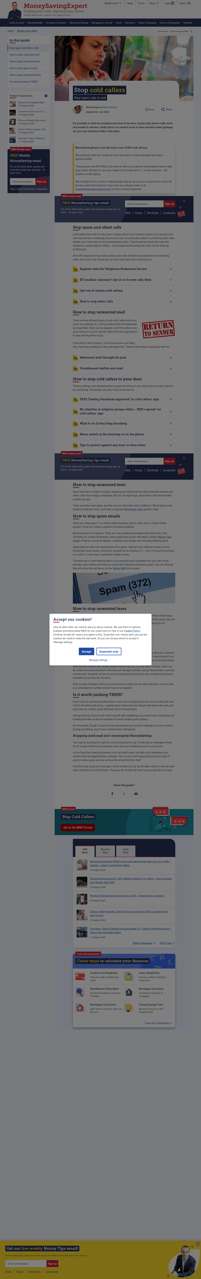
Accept (86, 651)
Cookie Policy (131, 630)
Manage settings (98, 660)
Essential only (108, 651)
